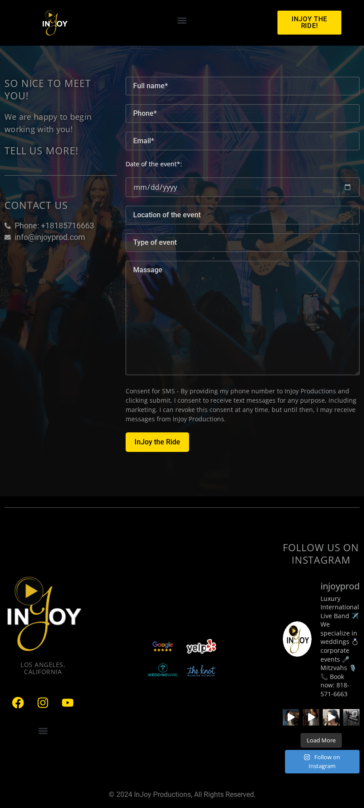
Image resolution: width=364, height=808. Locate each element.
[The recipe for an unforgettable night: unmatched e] (291, 717)
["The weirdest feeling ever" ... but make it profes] (331, 717)
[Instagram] (43, 702)
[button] (182, 20)
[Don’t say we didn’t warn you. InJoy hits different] (351, 717)
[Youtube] (68, 702)
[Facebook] (18, 702)
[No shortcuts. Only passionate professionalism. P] (311, 717)
